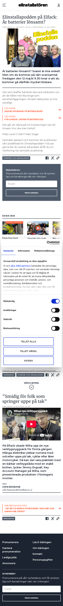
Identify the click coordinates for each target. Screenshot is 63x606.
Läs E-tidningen (42, 542)
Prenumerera (10, 542)
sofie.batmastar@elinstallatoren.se (17, 489)
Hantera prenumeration (11, 550)
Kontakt (37, 554)
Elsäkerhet (9, 375)
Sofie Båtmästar (11, 487)
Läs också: (23, 110)
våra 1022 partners (21, 266)
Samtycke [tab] (8, 250)
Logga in (59, 5)
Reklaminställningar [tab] (44, 250)
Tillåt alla (28, 341)
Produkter (9, 518)
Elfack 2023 (8, 215)
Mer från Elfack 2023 (29, 508)
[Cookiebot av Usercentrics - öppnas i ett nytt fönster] (47, 243)
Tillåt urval (28, 351)
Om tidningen (41, 548)
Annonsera (8, 563)
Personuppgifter (43, 559)
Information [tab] (24, 250)
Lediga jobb (9, 557)
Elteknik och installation (16, 158)
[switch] (55, 310)
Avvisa (28, 360)
